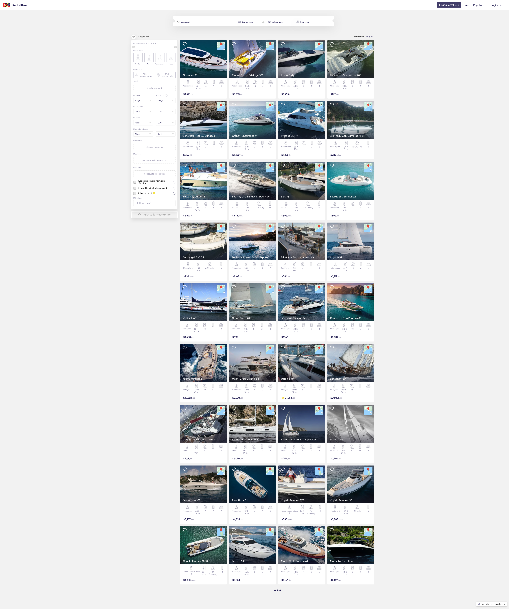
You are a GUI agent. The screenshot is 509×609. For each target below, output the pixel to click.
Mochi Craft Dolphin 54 (245, 378)
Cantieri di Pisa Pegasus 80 (345, 318)
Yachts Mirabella (192, 378)
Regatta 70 (336, 439)
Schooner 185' (338, 378)
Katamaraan (159, 64)
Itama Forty (287, 75)
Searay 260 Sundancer (343, 196)
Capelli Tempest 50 (341, 500)
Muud (171, 64)
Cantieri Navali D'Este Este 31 (199, 439)
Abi (467, 5)
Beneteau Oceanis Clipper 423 (298, 439)
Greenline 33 (190, 75)
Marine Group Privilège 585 (247, 75)
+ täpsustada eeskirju (154, 173)
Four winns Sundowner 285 (345, 75)
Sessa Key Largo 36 (194, 196)
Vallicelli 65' (190, 318)
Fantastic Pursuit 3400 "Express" (250, 257)
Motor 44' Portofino (341, 561)
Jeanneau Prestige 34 (293, 318)
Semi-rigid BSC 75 (193, 257)
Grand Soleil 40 (241, 318)
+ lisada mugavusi (154, 147)
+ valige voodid (154, 88)
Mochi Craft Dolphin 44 (294, 561)
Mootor (137, 64)
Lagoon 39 (336, 257)
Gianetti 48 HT (191, 500)
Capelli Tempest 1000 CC (197, 561)
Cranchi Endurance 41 (244, 135)
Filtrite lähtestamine (157, 214)
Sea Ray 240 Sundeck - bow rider (251, 196)
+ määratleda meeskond (154, 160)
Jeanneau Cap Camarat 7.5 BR (347, 135)
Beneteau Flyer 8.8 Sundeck (199, 135)
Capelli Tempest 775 (292, 500)
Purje (148, 64)
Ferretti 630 (238, 561)
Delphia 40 (287, 378)
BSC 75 (285, 196)
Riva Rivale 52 (240, 500)
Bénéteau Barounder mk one (297, 257)
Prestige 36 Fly (289, 135)
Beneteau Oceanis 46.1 (245, 439)
